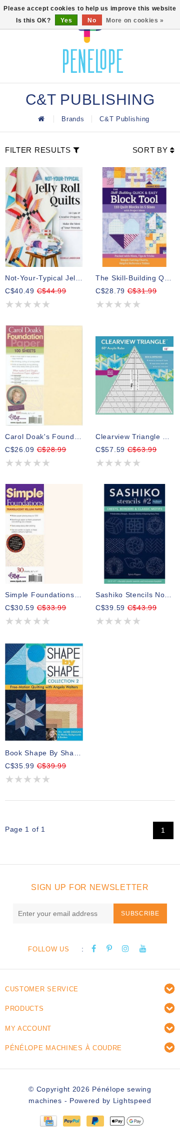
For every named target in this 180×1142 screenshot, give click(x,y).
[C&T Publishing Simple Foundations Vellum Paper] (44, 534)
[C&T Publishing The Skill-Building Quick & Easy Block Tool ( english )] (135, 217)
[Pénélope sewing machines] (93, 40)
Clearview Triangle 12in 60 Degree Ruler (135, 437)
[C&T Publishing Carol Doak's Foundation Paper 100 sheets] (44, 375)
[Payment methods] (48, 1121)
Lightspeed (132, 1101)
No (92, 20)
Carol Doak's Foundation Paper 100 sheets (44, 437)
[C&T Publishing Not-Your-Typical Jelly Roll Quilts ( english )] (44, 217)
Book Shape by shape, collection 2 (44, 753)
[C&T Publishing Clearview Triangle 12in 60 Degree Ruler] (135, 375)
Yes (66, 20)
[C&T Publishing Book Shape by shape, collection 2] (44, 692)
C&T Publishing (125, 119)
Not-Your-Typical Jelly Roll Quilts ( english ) (44, 278)
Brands (73, 119)
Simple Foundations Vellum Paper (44, 595)
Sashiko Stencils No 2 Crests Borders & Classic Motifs (135, 595)
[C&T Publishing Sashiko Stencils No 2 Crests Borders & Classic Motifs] (135, 534)
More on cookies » (135, 20)
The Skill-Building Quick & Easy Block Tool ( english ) (135, 278)
